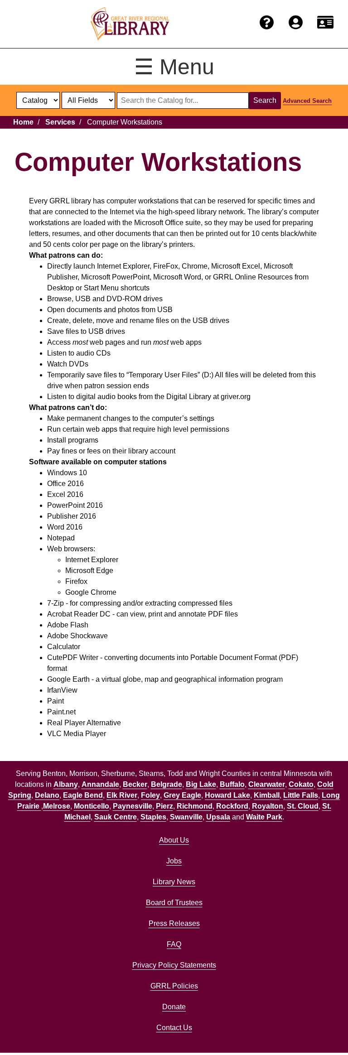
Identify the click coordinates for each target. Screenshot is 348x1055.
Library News (174, 882)
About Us (174, 840)
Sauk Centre (115, 817)
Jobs (174, 861)
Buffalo (232, 784)
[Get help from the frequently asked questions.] (266, 23)
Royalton (267, 806)
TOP (323, 1029)
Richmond (195, 806)
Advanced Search (307, 100)
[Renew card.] (325, 23)
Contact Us (174, 1027)
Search (264, 100)
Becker (135, 784)
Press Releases (174, 923)
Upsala (218, 817)
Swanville (186, 817)
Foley (150, 795)
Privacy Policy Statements (174, 965)
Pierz (164, 806)
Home (23, 122)
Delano (47, 795)
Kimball (267, 795)
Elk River (121, 795)
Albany (65, 784)
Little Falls (300, 795)
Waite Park (264, 817)
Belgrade (166, 784)
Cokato (301, 784)
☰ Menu (174, 67)
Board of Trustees (174, 902)
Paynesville (132, 806)
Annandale (100, 784)
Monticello (91, 806)
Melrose (56, 806)
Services (60, 122)
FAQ (174, 944)
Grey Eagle (182, 795)
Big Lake (201, 784)
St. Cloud (303, 806)
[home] (130, 24)
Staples (153, 817)
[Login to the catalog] (295, 23)
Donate (174, 1007)
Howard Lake (227, 795)
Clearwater (266, 784)
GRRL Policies (174, 986)
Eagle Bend (83, 795)
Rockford (232, 806)
